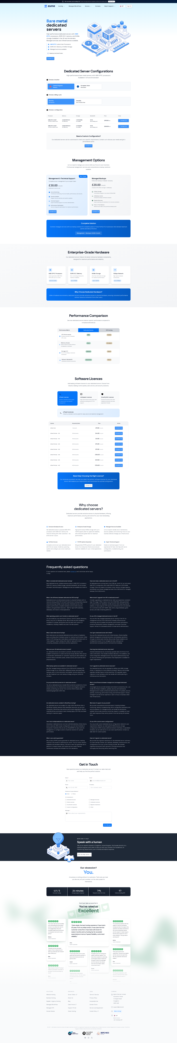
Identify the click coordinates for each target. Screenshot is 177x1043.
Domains (97, 6)
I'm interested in (69, 797)
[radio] (61, 86)
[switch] (114, 1020)
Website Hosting (50, 994)
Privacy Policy (93, 998)
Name (67, 777)
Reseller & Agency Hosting (53, 1001)
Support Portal (72, 1007)
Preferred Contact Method (72, 791)
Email (90, 777)
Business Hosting (51, 998)
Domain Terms (93, 1004)
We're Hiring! (117, 1011)
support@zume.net (118, 1007)
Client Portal (71, 1004)
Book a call (111, 1)
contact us (73, 571)
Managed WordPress (75, 6)
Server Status (72, 994)
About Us (70, 998)
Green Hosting (72, 1011)
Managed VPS (50, 1007)
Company (91, 784)
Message (67, 810)
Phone (66, 784)
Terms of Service (94, 994)
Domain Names (50, 1011)
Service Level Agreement (96, 1007)
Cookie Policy (93, 1011)
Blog (69, 1001)
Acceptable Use (94, 1001)
